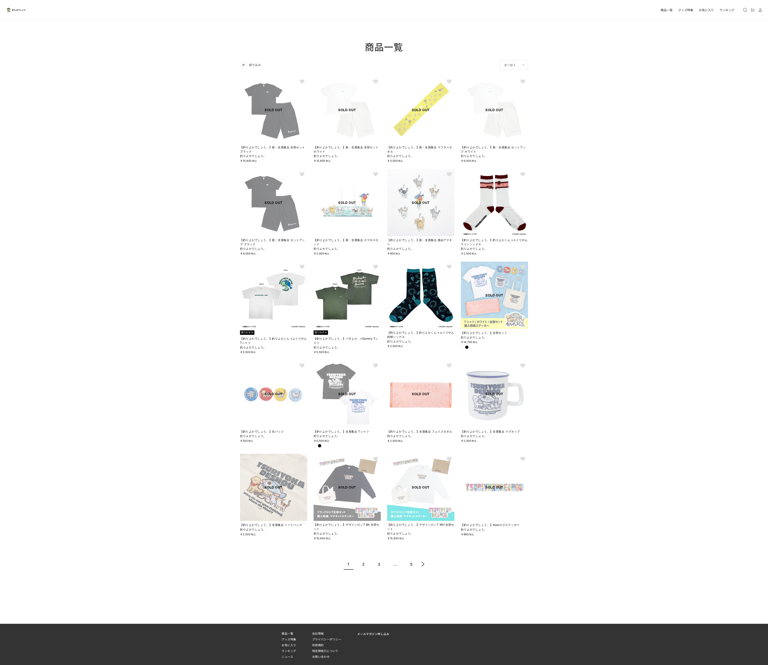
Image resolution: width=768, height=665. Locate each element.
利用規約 (318, 645)
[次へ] (422, 564)
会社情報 (318, 633)
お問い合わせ (321, 656)
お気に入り (289, 645)
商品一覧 (287, 633)
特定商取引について (325, 651)
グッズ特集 (289, 639)
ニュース (287, 656)
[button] (745, 10)
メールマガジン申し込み (373, 633)
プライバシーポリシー (326, 639)
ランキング (289, 651)
